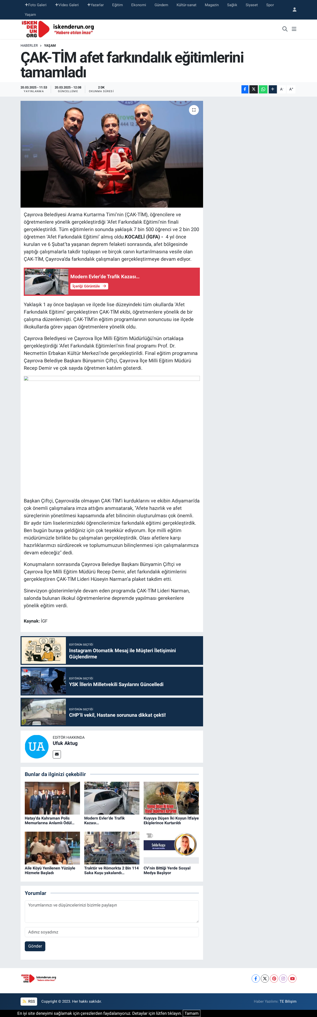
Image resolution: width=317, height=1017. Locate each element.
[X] (265, 978)
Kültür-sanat (186, 5)
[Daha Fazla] (273, 89)
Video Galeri (68, 5)
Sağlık (232, 5)
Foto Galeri (37, 5)
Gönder (35, 946)
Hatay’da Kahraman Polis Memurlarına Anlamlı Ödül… (50, 820)
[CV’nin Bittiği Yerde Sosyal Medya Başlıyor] (171, 847)
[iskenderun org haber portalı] (59, 28)
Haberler (29, 45)
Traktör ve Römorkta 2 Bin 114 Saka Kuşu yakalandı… (111, 870)
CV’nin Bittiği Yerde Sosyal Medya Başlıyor (167, 870)
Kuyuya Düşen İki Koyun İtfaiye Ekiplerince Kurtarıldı (171, 820)
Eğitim (117, 5)
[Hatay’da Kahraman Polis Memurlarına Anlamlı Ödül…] (52, 797)
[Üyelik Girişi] (292, 9)
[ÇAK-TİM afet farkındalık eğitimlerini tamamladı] (112, 154)
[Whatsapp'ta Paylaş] (263, 89)
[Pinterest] (274, 978)
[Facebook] (256, 978)
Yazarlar (97, 5)
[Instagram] (283, 978)
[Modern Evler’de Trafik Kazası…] (111, 797)
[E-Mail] (57, 754)
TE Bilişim (288, 1001)
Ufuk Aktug (65, 743)
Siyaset (252, 5)
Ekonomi (138, 5)
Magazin (212, 5)
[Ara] (285, 29)
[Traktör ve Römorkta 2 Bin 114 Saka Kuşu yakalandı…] (111, 847)
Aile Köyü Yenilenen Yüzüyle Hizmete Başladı (50, 870)
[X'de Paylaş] (253, 89)
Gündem (161, 5)
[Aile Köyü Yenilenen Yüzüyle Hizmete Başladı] (52, 847)
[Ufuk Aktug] (37, 746)
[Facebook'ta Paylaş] (244, 89)
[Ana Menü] (294, 29)
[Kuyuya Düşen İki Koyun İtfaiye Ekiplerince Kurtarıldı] (171, 797)
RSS (31, 1001)
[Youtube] (292, 978)
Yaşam (30, 14)
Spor (270, 5)
